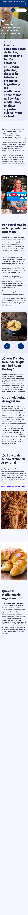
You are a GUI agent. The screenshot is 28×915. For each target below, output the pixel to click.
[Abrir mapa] (13, 10)
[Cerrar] (25, 3)
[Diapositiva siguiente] (21, 346)
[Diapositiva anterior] (7, 346)
